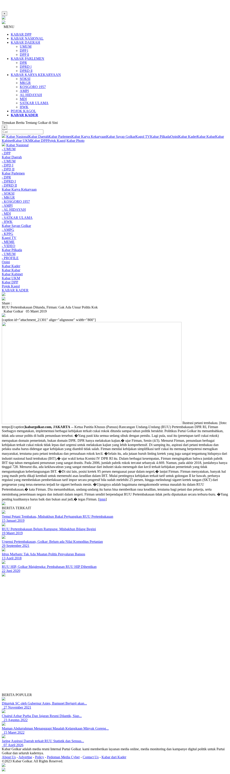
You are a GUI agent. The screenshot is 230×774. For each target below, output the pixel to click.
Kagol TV (142, 136)
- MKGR (8, 197)
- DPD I (7, 165)
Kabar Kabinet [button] (12, 274)
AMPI (24, 91)
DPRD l (25, 67)
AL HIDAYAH (31, 95)
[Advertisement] (115, 661)
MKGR (25, 83)
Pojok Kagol (57, 140)
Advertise (25, 757)
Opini (174, 136)
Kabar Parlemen (60, 136)
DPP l (24, 50)
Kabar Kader (187, 136)
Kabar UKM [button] (11, 278)
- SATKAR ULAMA (17, 218)
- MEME (8, 242)
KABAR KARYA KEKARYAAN (36, 75)
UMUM (25, 46)
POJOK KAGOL (23, 111)
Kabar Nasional (17, 136)
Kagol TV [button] (9, 238)
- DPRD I (9, 181)
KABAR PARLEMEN (27, 58)
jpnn (102, 499)
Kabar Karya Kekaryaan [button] (19, 189)
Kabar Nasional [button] (17, 145)
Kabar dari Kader (114, 757)
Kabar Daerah (39, 136)
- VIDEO (8, 246)
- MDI (6, 214)
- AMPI (7, 205)
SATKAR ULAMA (34, 103)
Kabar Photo (75, 140)
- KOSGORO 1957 (16, 201)
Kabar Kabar (206, 136)
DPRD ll (26, 71)
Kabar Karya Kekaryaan (88, 136)
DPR (23, 63)
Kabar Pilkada (160, 136)
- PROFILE (10, 258)
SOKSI (25, 79)
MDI (23, 99)
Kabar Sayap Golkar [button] (16, 226)
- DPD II (8, 169)
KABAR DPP (21, 34)
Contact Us (91, 757)
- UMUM (8, 149)
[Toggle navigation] (115, 294)
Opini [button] (6, 262)
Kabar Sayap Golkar (120, 136)
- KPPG (7, 234)
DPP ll (24, 54)
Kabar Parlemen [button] (13, 173)
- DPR (6, 177)
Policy (39, 757)
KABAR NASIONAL (27, 38)
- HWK (7, 222)
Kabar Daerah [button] (12, 157)
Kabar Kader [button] (11, 266)
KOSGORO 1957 (33, 87)
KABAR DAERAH (25, 42)
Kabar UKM (22, 140)
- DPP (6, 153)
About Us (9, 757)
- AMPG (8, 230)
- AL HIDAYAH (14, 209)
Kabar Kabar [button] (11, 270)
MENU (8, 27)
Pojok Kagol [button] (11, 286)
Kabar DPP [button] (10, 282)
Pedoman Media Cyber (63, 757)
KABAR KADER (15, 290)
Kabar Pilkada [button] (12, 250)
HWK (24, 107)
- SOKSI (8, 193)
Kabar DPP (39, 140)
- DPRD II (9, 185)
